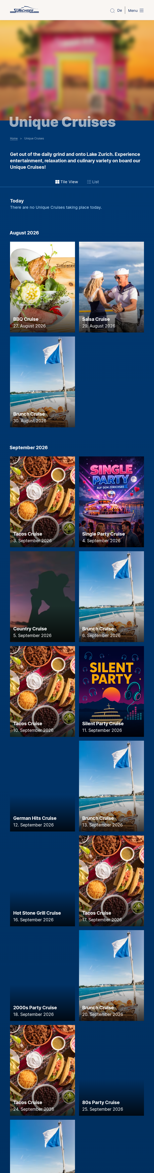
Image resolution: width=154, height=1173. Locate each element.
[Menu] (141, 10)
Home (14, 138)
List (95, 181)
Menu (133, 10)
